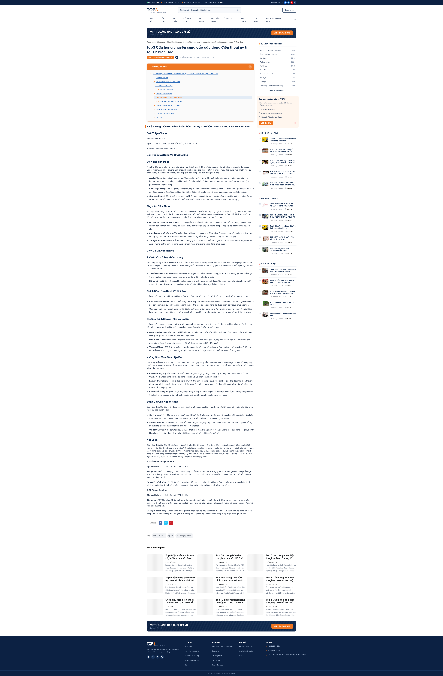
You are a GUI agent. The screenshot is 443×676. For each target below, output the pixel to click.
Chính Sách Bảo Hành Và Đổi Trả (171, 101)
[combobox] (207, 10)
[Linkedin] (288, 2)
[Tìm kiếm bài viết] (238, 10)
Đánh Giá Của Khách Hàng (165, 113)
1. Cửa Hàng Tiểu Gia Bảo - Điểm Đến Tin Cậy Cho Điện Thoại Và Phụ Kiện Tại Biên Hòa (185, 73)
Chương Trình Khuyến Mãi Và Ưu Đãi (168, 105)
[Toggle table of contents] (250, 67)
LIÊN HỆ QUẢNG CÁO (282, 33)
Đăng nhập (289, 10)
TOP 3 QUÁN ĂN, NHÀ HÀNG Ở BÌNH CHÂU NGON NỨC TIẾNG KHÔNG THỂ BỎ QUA (281, 152)
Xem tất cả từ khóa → (277, 90)
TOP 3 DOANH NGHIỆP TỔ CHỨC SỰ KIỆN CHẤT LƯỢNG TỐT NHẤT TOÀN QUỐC (283, 163)
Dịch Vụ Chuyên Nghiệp (164, 93)
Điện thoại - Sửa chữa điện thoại (160, 57)
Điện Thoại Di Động (165, 85)
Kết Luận (159, 117)
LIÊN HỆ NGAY (266, 123)
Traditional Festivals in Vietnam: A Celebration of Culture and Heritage (282, 271)
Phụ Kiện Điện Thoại (166, 89)
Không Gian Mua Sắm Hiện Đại (166, 109)
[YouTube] (291, 2)
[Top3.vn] (157, 10)
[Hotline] (295, 2)
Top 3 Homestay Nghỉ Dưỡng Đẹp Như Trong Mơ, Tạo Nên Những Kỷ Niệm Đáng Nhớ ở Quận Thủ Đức (283, 293)
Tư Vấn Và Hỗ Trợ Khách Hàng (171, 97)
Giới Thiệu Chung (162, 78)
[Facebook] (285, 2)
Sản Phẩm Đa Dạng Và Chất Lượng (168, 82)
